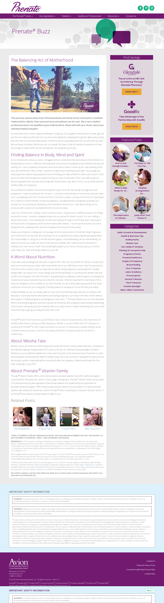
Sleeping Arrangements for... (142, 190)
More (149, 590)
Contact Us (131, 16)
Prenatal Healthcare (132, 257)
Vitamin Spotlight (132, 286)
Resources (113, 16)
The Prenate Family (21, 15)
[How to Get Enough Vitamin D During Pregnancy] (121, 153)
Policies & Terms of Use (146, 565)
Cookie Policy (150, 574)
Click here (89, 465)
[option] (22, 418)
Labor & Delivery (133, 272)
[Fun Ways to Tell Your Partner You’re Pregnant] (142, 153)
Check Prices (132, 126)
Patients (66, 16)
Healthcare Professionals (89, 16)
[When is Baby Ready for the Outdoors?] (121, 177)
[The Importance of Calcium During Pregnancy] (121, 205)
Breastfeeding (133, 264)
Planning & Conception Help (132, 250)
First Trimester (133, 268)
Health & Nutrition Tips (132, 236)
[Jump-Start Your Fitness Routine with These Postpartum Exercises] (142, 205)
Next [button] (104, 418)
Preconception (133, 275)
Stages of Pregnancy (132, 261)
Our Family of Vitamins (132, 246)
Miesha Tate (132, 243)
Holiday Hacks (132, 239)
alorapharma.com (16, 573)
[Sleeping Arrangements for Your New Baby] (142, 177)
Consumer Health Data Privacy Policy (140, 569)
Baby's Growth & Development (132, 232)
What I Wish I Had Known (132, 290)
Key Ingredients (46, 16)
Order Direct (131, 91)
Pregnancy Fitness (132, 254)
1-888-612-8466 (15, 576)
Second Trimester (133, 279)
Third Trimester (133, 282)
